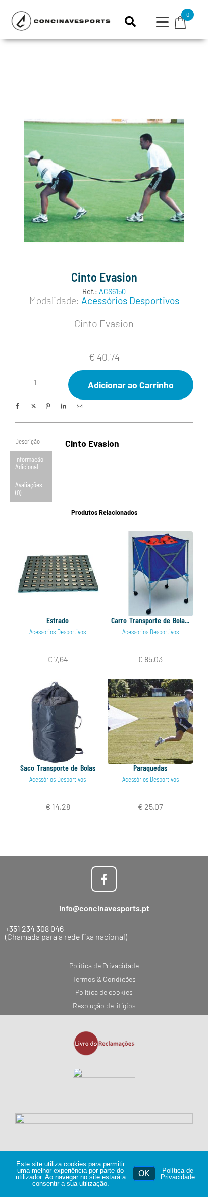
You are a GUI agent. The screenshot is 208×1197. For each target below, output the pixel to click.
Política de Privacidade (178, 1174)
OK (144, 1173)
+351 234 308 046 (34, 928)
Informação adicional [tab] (29, 463)
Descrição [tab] (27, 441)
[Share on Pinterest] (47, 406)
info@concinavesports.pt (104, 908)
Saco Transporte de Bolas (57, 767)
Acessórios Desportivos (130, 300)
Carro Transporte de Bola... (150, 620)
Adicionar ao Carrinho (131, 384)
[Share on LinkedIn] (63, 406)
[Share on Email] (78, 406)
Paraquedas (150, 767)
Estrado (57, 620)
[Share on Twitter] (32, 406)
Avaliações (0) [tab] (28, 488)
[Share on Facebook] (17, 406)
